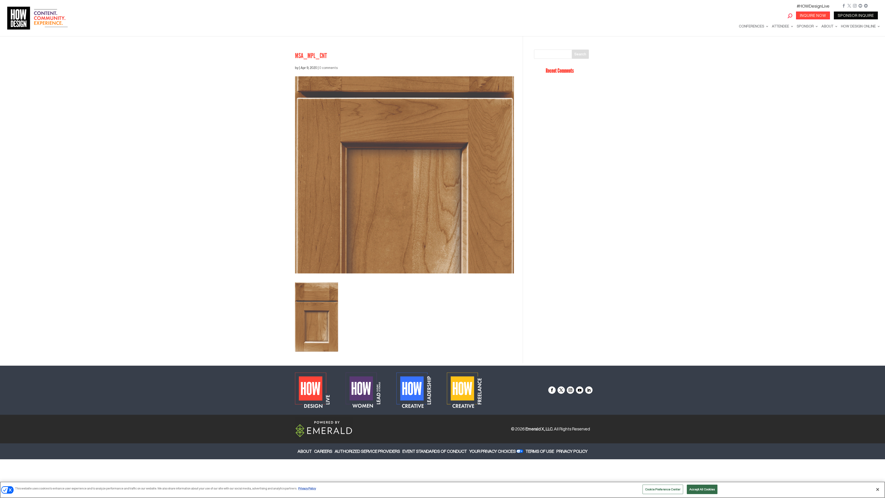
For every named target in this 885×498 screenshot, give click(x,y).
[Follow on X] (561, 390)
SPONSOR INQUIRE (856, 15)
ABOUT (305, 451)
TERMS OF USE (539, 451)
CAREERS (323, 451)
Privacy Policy (307, 488)
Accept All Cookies (702, 489)
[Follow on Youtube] (579, 390)
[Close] (878, 489)
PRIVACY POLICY (572, 451)
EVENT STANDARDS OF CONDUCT (434, 451)
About (827, 26)
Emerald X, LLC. (539, 429)
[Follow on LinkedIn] (589, 390)
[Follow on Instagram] (570, 390)
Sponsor (805, 26)
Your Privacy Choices (492, 451)
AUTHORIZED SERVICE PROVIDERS (367, 451)
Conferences (751, 26)
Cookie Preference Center (663, 489)
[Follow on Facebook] (552, 390)
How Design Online (858, 26)
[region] (442, 490)
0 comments (328, 67)
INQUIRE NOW (813, 15)
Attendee (780, 26)
